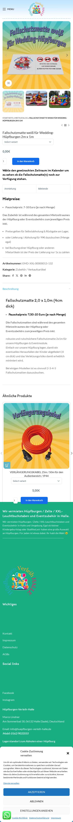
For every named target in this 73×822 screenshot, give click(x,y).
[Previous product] (62, 125)
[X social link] (17, 275)
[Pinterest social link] (21, 275)
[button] (68, 753)
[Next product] (68, 125)
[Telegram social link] (30, 275)
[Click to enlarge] (8, 83)
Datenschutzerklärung (39, 818)
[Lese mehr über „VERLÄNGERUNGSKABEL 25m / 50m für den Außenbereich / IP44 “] (7, 465)
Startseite (8, 118)
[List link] (36, 633)
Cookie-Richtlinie (20, 818)
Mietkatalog (21, 118)
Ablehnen (36, 801)
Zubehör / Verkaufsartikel (31, 269)
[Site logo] (36, 8)
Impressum (56, 818)
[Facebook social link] (13, 275)
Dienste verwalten (11, 783)
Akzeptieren (36, 791)
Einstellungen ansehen (36, 810)
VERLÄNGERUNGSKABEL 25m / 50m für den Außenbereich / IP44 (36, 486)
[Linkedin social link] (26, 275)
